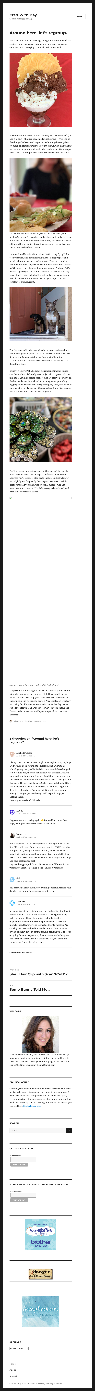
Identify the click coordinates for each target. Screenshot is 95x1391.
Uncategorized (40, 721)
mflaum (16, 721)
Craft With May (23, 15)
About (13, 1370)
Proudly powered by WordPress (50, 1384)
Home (13, 1364)
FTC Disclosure (29, 1384)
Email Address (16, 1156)
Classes (13, 1376)
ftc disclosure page (32, 1106)
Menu (80, 16)
